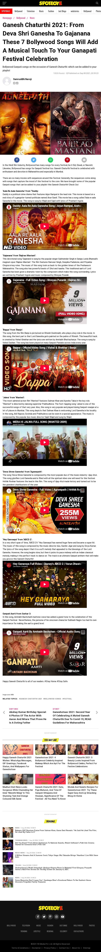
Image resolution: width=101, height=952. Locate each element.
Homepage (7, 18)
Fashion (51, 11)
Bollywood (18, 11)
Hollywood (87, 11)
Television (31, 11)
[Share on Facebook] (16, 160)
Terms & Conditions (20, 948)
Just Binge (62, 11)
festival (68, 699)
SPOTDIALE (6, 11)
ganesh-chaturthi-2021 (31, 699)
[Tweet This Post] (33, 160)
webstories (75, 11)
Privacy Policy (50, 948)
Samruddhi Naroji (22, 79)
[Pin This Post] (67, 160)
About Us (76, 948)
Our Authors (79, 931)
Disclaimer (36, 948)
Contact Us (64, 948)
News (32, 18)
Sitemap (86, 948)
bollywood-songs (52, 699)
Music (41, 11)
